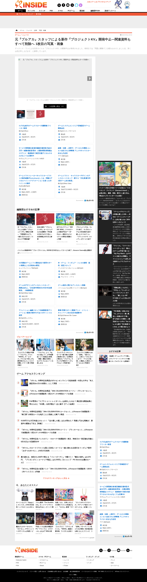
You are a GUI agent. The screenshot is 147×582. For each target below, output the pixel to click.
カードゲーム (115, 565)
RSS (131, 550)
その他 (112, 557)
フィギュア (90, 560)
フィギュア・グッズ (92, 557)
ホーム (20, 11)
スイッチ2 (31, 10)
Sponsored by (79, 200)
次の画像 (89, 78)
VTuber (66, 565)
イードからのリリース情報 (89, 571)
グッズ (89, 563)
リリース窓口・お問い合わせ (38, 571)
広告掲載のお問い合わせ (55, 571)
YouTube (123, 550)
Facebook (113, 550)
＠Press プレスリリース (122, 571)
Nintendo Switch (21, 560)
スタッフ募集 (72, 574)
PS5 (51, 10)
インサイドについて (22, 571)
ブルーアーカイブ (24, 337)
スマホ (60, 10)
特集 (39, 14)
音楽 (112, 563)
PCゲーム (71, 10)
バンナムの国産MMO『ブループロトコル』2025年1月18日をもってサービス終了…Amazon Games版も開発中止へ (55, 251)
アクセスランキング (25, 14)
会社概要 (65, 571)
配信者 (82, 10)
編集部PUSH (95, 10)
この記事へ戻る (56, 106)
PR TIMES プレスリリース (105, 571)
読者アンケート (110, 10)
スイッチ (42, 10)
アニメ (113, 560)
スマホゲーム (44, 560)
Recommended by (84, 537)
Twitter (105, 550)
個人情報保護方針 (75, 571)
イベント (66, 563)
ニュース (66, 560)
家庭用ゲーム (19, 557)
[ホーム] (16, 30)
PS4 (17, 565)
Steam (42, 565)
